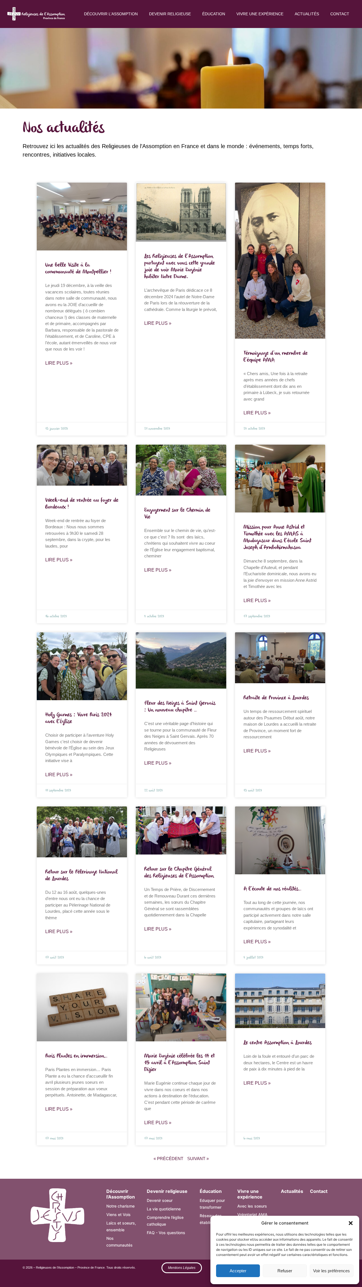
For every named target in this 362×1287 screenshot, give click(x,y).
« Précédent (168, 1158)
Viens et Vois (118, 1214)
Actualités (307, 14)
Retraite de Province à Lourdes (276, 698)
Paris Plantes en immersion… (76, 1056)
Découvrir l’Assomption (111, 14)
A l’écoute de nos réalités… (272, 889)
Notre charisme (120, 1206)
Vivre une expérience (259, 14)
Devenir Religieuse (170, 14)
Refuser (284, 1270)
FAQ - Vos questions (166, 1232)
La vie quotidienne (164, 1208)
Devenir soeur (160, 1200)
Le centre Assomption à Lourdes (278, 1043)
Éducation (213, 14)
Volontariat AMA (252, 1214)
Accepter (238, 1270)
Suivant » (198, 1158)
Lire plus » (58, 363)
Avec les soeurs (252, 1206)
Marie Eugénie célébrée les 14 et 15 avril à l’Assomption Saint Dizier (179, 1062)
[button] (351, 1223)
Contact (339, 14)
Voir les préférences (331, 1270)
